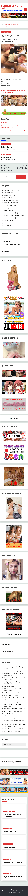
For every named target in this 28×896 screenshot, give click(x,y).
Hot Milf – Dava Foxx (9, 693)
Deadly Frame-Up (8, 695)
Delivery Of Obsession (9, 729)
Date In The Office (8, 731)
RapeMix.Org (6, 648)
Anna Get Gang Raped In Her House (13, 688)
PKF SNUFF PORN (6, 241)
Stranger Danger (5, 122)
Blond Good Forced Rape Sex (11, 720)
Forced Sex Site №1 (11, 7)
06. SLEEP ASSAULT (8, 205)
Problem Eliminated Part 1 (8, 147)
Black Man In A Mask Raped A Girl (12, 714)
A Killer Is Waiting (6, 157)
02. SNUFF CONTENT (6, 32)
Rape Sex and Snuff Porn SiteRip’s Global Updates (12, 815)
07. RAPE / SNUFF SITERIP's (10, 208)
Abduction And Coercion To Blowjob (13, 673)
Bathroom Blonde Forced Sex (11, 698)
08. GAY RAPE (7, 210)
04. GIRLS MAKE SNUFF (9, 200)
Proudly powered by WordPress (10, 891)
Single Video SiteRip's (9, 223)
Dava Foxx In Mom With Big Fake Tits (13, 704)
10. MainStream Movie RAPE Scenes (13, 215)
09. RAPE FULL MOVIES (9, 213)
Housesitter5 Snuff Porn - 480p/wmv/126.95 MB (14, 131)
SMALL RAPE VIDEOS (7, 248)
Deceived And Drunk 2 (9, 671)
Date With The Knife (9, 711)
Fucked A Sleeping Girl (9, 702)
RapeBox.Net (6, 644)
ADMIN (15, 39)
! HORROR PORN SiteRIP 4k (10, 190)
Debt (5, 686)
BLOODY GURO (6, 251)
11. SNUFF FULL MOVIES (9, 218)
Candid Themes (17, 892)
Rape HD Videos (6, 238)
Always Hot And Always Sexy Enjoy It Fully (14, 678)
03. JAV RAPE (7, 198)
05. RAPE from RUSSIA (9, 203)
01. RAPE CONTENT (8, 193)
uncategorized (7, 225)
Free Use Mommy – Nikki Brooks (12, 667)
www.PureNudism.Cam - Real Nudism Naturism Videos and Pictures (12, 762)
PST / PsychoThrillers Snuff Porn (11, 244)
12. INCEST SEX (7, 220)
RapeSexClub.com (7, 651)
